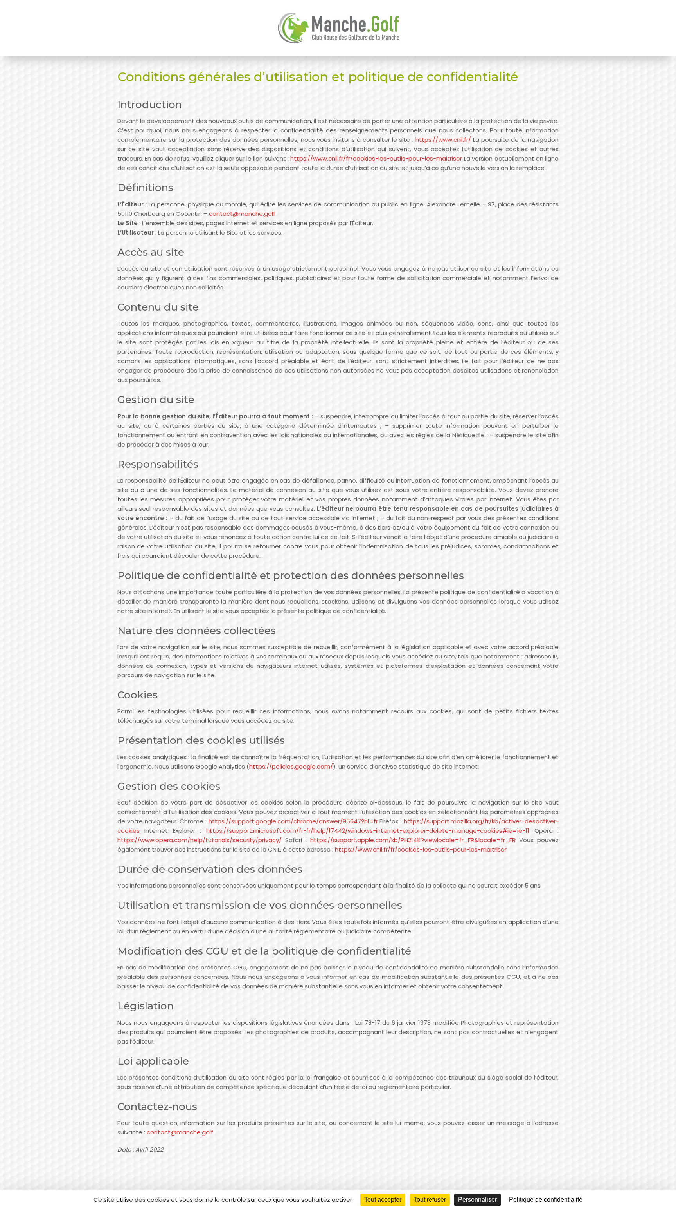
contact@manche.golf (242, 214)
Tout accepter (382, 1199)
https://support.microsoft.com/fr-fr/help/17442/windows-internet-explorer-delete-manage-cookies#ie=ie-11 (367, 831)
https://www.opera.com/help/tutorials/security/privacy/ (199, 840)
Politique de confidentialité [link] (546, 1199)
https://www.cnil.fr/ (443, 140)
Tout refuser (430, 1199)
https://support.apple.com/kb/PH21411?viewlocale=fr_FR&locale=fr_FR (413, 840)
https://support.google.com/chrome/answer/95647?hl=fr (293, 821)
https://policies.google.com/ (291, 766)
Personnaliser (477, 1199)
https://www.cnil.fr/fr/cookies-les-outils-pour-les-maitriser (376, 158)
